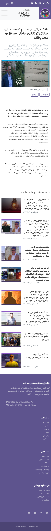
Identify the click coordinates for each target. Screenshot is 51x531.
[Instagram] (40, 513)
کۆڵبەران (46, 436)
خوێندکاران (45, 466)
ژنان (48, 432)
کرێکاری (34, 94)
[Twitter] (46, 513)
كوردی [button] (8, 3)
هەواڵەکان (44, 94)
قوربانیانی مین (44, 459)
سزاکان (47, 429)
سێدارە (47, 426)
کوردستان (46, 456)
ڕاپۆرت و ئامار (44, 473)
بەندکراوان (46, 422)
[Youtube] (28, 513)
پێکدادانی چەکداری (42, 469)
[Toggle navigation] (4, 12)
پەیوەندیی (45, 493)
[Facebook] (34, 513)
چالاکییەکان (45, 500)
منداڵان (47, 463)
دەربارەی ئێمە (44, 490)
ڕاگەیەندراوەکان (43, 497)
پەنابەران (46, 439)
